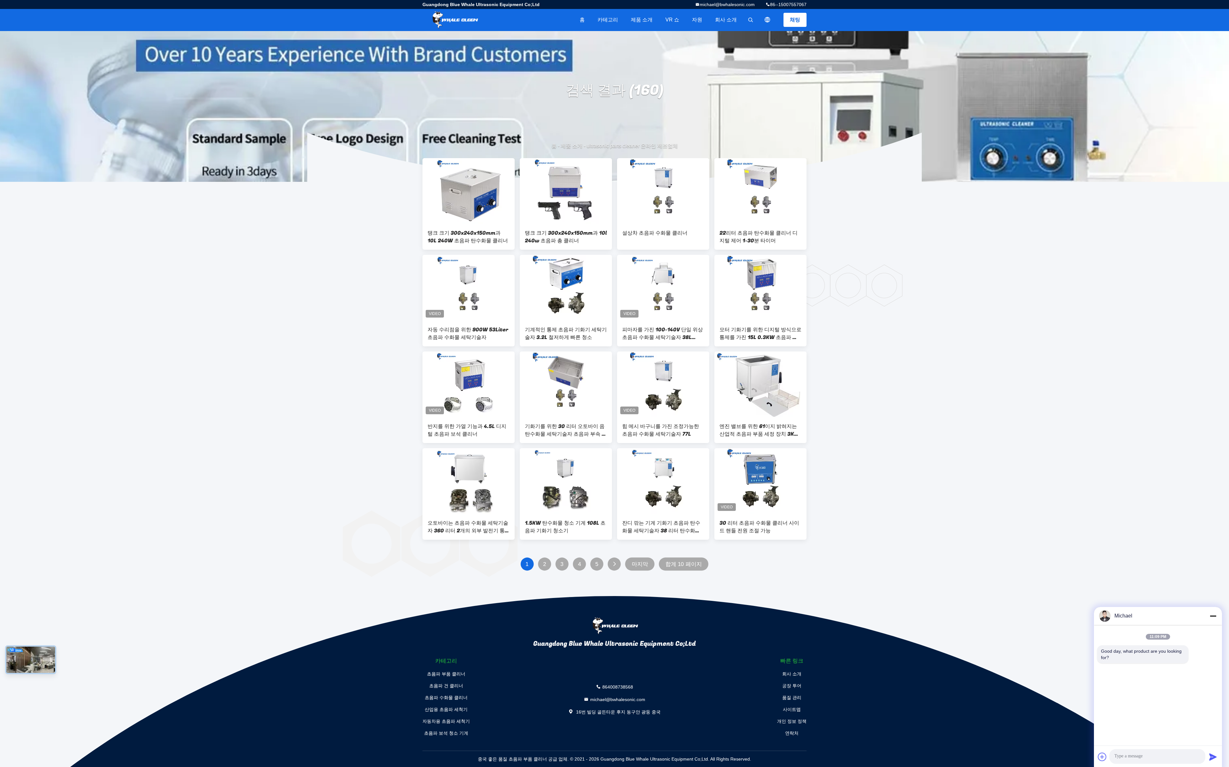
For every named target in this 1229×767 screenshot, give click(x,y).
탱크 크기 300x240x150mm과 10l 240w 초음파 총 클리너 (566, 237)
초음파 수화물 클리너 (446, 697)
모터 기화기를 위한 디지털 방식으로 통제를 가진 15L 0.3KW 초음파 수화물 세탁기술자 (760, 333)
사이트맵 (792, 709)
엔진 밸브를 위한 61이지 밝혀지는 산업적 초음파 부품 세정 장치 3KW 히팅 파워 (759, 430)
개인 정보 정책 (792, 721)
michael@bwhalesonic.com (727, 4)
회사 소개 (726, 19)
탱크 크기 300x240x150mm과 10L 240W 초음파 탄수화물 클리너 (468, 237)
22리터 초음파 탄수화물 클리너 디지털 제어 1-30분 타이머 (758, 237)
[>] (614, 564)
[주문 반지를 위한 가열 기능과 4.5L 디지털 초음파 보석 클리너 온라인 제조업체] (468, 384)
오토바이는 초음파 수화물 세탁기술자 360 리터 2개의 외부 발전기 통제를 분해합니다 (468, 527)
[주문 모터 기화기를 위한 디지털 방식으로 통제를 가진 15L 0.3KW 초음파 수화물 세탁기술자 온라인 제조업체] (760, 288)
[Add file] (1102, 757)
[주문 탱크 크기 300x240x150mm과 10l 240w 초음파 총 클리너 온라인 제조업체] (566, 191)
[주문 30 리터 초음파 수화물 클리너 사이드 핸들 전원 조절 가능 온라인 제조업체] (760, 481)
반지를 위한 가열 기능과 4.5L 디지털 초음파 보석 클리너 (467, 430)
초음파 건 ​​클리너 (446, 685)
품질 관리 (791, 697)
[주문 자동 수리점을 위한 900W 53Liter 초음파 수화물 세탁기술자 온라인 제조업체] (468, 288)
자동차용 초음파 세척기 (446, 721)
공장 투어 (791, 685)
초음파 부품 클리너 (446, 673)
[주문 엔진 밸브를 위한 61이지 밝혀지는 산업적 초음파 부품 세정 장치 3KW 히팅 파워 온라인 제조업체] (760, 384)
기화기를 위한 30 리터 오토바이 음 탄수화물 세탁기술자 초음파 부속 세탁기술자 (566, 430)
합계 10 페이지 (683, 564)
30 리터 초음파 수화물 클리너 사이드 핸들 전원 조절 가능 (759, 527)
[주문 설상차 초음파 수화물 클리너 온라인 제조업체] (663, 191)
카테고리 (608, 19)
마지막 (640, 564)
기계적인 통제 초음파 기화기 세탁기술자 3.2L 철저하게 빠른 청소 (566, 333)
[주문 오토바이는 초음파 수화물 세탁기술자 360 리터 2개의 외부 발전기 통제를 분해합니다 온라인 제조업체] (468, 481)
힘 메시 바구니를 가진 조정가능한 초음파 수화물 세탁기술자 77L (660, 430)
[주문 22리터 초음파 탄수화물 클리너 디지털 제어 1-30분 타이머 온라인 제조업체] (760, 191)
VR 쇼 (672, 19)
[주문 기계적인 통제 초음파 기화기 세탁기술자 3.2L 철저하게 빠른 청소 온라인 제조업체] (566, 288)
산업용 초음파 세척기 (446, 709)
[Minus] (1213, 616)
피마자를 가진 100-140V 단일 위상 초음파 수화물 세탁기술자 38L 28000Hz (662, 333)
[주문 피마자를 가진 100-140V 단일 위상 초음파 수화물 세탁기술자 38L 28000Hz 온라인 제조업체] (663, 288)
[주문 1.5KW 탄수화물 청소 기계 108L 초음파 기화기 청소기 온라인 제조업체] (566, 481)
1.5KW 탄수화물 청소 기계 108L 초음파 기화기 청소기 (565, 527)
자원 (697, 19)
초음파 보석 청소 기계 (446, 733)
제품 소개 (642, 19)
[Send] (1213, 757)
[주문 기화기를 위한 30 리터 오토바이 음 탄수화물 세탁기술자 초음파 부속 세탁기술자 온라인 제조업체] (566, 384)
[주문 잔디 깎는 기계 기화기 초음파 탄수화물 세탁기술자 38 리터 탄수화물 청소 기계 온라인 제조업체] (663, 481)
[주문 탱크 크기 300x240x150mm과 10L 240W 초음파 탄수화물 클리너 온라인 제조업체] (468, 191)
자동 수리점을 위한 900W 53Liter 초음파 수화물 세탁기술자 (468, 333)
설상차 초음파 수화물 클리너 (654, 233)
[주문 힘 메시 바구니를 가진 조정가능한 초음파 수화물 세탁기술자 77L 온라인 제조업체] (663, 384)
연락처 (792, 733)
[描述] (767, 20)
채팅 (795, 19)
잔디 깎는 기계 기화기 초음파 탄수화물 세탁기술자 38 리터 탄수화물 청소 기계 (661, 527)
